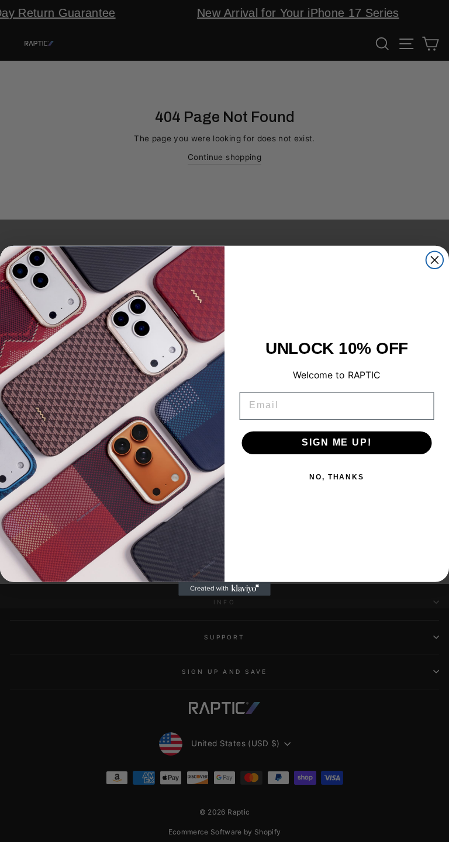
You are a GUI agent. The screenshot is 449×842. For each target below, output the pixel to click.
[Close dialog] (435, 260)
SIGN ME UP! (336, 443)
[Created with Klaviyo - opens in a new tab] (224, 589)
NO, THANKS (336, 478)
